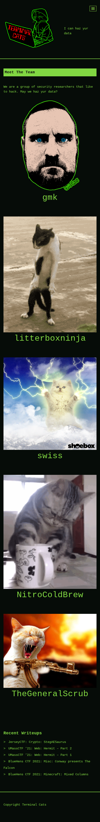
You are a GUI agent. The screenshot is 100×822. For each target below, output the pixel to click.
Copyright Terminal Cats (24, 805)
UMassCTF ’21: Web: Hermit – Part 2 (40, 748)
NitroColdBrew (50, 595)
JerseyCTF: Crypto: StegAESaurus (37, 742)
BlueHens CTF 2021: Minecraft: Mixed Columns (48, 774)
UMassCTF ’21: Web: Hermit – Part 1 (40, 755)
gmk (50, 197)
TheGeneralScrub (50, 694)
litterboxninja (50, 338)
